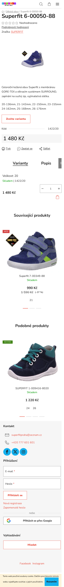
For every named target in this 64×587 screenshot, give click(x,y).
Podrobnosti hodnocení (15, 27)
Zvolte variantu (16, 119)
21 (31, 300)
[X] (15, 452)
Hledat (32, 545)
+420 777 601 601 (23, 442)
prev (3, 246)
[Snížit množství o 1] (42, 189)
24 (28, 408)
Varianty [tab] (20, 163)
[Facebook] (7, 452)
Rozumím (51, 581)
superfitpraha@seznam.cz (26, 435)
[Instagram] (23, 452)
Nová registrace (12, 503)
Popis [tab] (46, 163)
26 (34, 408)
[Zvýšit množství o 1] (58, 189)
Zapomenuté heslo (14, 507)
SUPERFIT (17, 32)
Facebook (25, 563)
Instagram (38, 563)
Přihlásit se (15, 495)
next (60, 246)
